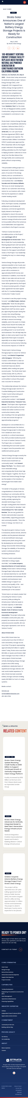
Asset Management (7, 996)
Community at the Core (8, 1024)
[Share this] (9, 48)
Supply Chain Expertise (8, 977)
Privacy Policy (18, 1086)
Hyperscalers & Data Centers (9, 1016)
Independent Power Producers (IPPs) (11, 1013)
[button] (24, 2)
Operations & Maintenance (9, 999)
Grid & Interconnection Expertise (10, 974)
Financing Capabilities (8, 1001)
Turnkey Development (7, 989)
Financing (9, 757)
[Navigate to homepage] (8, 2)
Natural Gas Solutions (7, 972)
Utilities (4, 1011)
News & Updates (6, 1048)
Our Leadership (6, 1039)
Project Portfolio (6, 980)
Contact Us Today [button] (9, 949)
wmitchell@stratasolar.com (10, 694)
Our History (5, 1036)
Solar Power (5, 967)
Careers (4, 1050)
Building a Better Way (7, 1027)
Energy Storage (6, 969)
